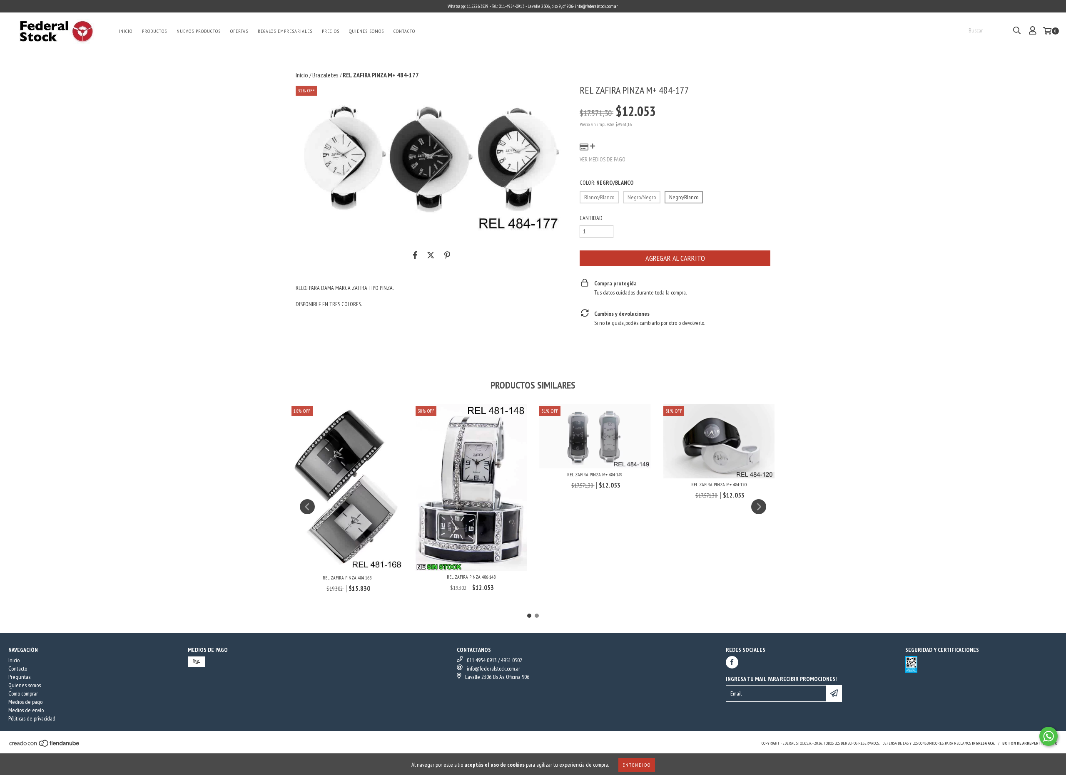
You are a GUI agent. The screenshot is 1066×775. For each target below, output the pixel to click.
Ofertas (239, 31)
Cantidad (591, 218)
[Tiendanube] (44, 745)
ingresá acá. (983, 743)
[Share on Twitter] (431, 255)
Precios (330, 31)
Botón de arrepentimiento (1030, 743)
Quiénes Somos (366, 31)
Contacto (404, 31)
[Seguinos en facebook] (732, 662)
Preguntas (19, 677)
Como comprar (23, 693)
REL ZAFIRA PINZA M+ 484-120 (719, 484)
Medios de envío (26, 710)
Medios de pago (25, 702)
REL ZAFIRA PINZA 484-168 (347, 577)
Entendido (637, 765)
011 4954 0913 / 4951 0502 (494, 660)
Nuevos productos (199, 31)
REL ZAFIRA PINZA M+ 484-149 (595, 474)
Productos (154, 31)
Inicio (125, 31)
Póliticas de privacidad (31, 718)
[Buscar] (1017, 30)
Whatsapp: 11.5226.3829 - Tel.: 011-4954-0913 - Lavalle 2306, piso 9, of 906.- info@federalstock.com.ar (533, 6)
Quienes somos (24, 685)
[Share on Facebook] (415, 255)
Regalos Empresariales (285, 31)
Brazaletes (325, 75)
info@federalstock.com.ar (493, 668)
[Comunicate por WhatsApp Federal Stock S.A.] (1048, 736)
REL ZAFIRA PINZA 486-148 (471, 577)
